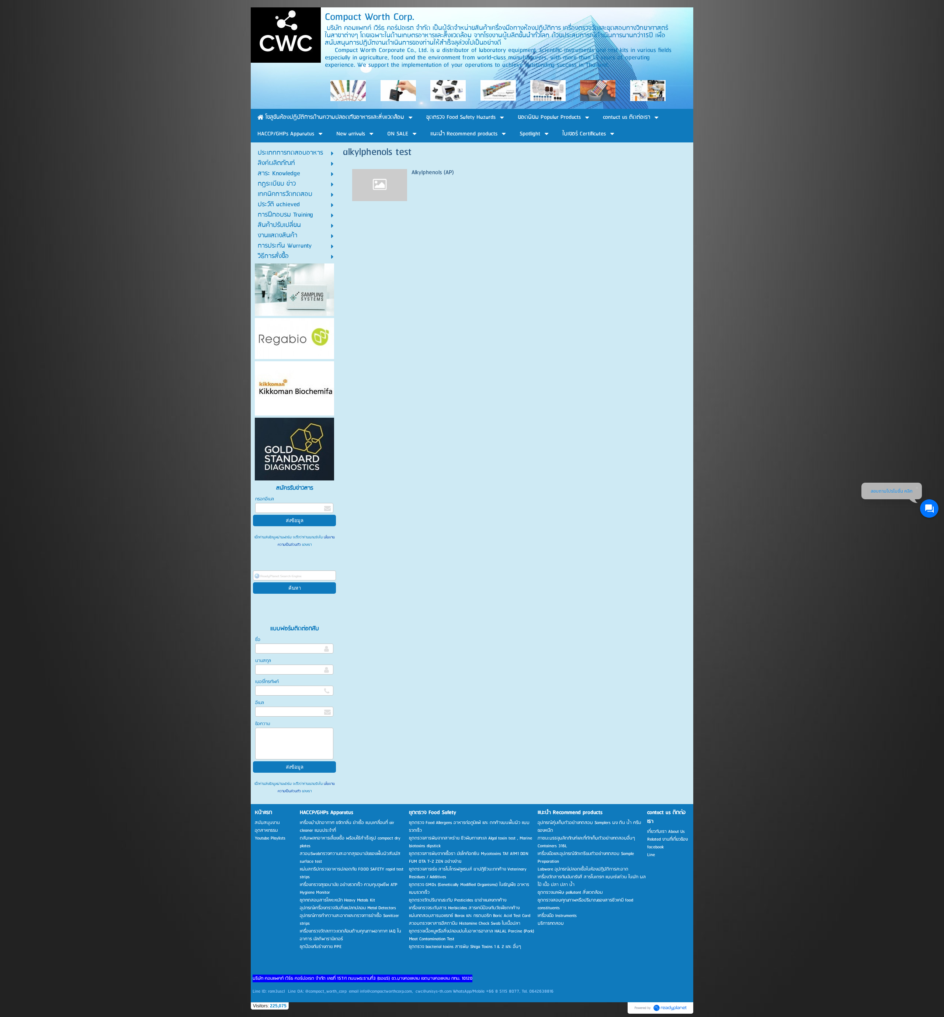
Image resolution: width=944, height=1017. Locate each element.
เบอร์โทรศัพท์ (267, 682)
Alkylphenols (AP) (433, 172)
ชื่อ (257, 640)
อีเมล (259, 703)
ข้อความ (262, 724)
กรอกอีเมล (264, 499)
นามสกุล (263, 661)
